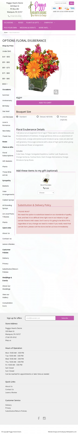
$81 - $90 (6, 78)
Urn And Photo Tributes (8, 215)
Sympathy (48, 22)
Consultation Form (7, 304)
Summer (5, 95)
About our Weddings (6, 287)
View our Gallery (5, 296)
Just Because (7, 117)
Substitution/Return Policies (8, 270)
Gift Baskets (7, 161)
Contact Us (6, 239)
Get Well (5, 111)
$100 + (4, 84)
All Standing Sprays (7, 207)
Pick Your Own (10, 28)
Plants (4, 166)
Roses (20, 22)
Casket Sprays (8, 200)
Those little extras (6, 173)
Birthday (5, 106)
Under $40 (6, 51)
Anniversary (7, 100)
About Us (6, 233)
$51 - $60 (6, 62)
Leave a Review (8, 244)
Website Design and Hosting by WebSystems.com (62, 432)
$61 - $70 (6, 68)
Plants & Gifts (32, 22)
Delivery (5, 258)
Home (5, 32)
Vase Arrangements (8, 193)
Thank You (6, 136)
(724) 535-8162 (15, 16)
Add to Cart (45, 103)
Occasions (8, 22)
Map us (8, 340)
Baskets (5, 186)
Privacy (5, 263)
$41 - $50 (6, 57)
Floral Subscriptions (7, 154)
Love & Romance (6, 123)
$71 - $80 (6, 73)
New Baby (6, 131)
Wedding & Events (28, 28)
